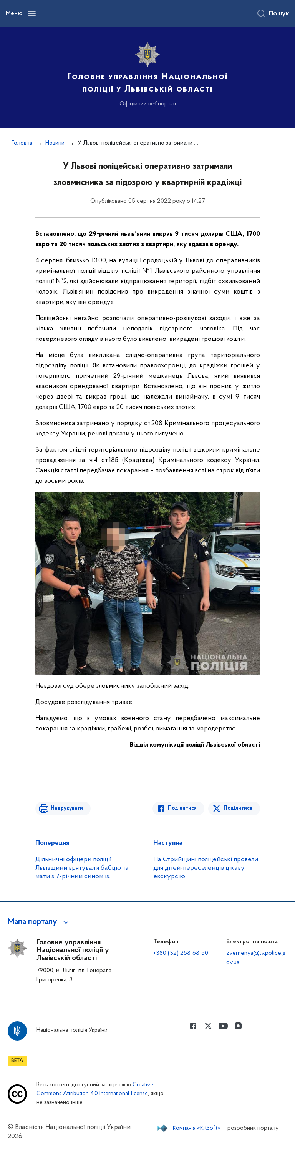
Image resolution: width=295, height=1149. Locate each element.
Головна (22, 143)
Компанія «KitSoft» (196, 1128)
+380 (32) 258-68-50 (180, 953)
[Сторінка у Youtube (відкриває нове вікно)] (223, 1026)
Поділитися (182, 808)
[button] (39, 922)
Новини (55, 143)
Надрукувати (67, 808)
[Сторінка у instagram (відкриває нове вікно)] (238, 1026)
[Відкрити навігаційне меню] (32, 13)
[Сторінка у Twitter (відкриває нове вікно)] (208, 1026)
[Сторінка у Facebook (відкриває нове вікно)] (193, 1026)
